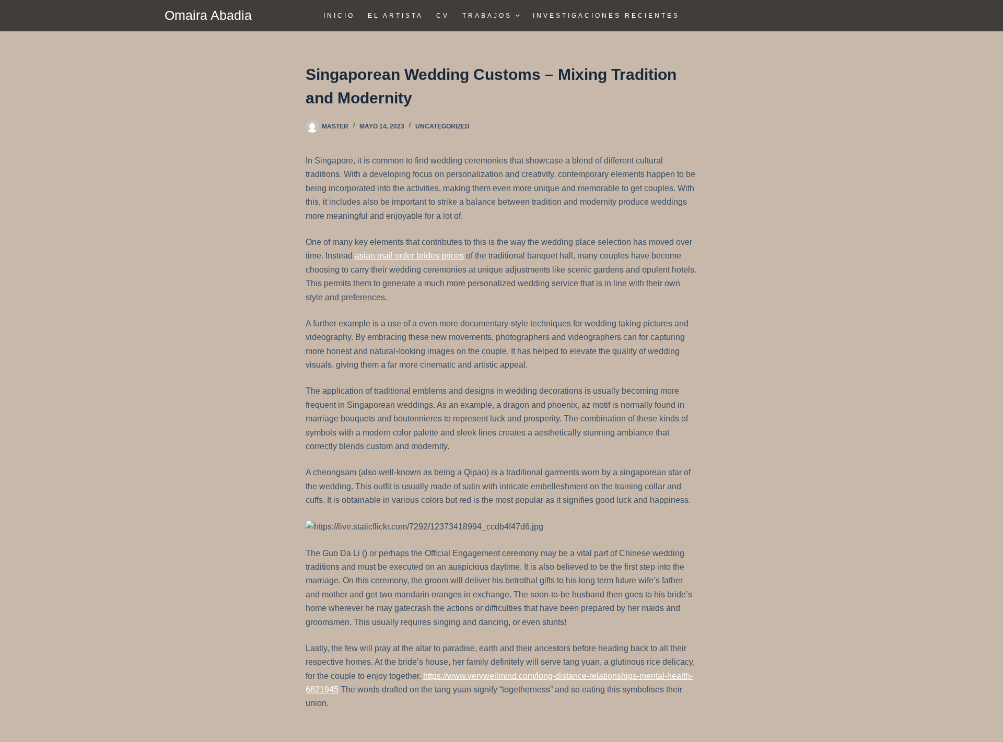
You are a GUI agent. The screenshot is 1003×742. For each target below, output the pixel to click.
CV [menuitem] (442, 15)
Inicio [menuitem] (339, 15)
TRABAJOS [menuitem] (487, 15)
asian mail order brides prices (409, 255)
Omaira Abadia (208, 15)
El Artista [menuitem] (395, 15)
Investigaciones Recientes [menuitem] (606, 15)
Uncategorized (442, 126)
